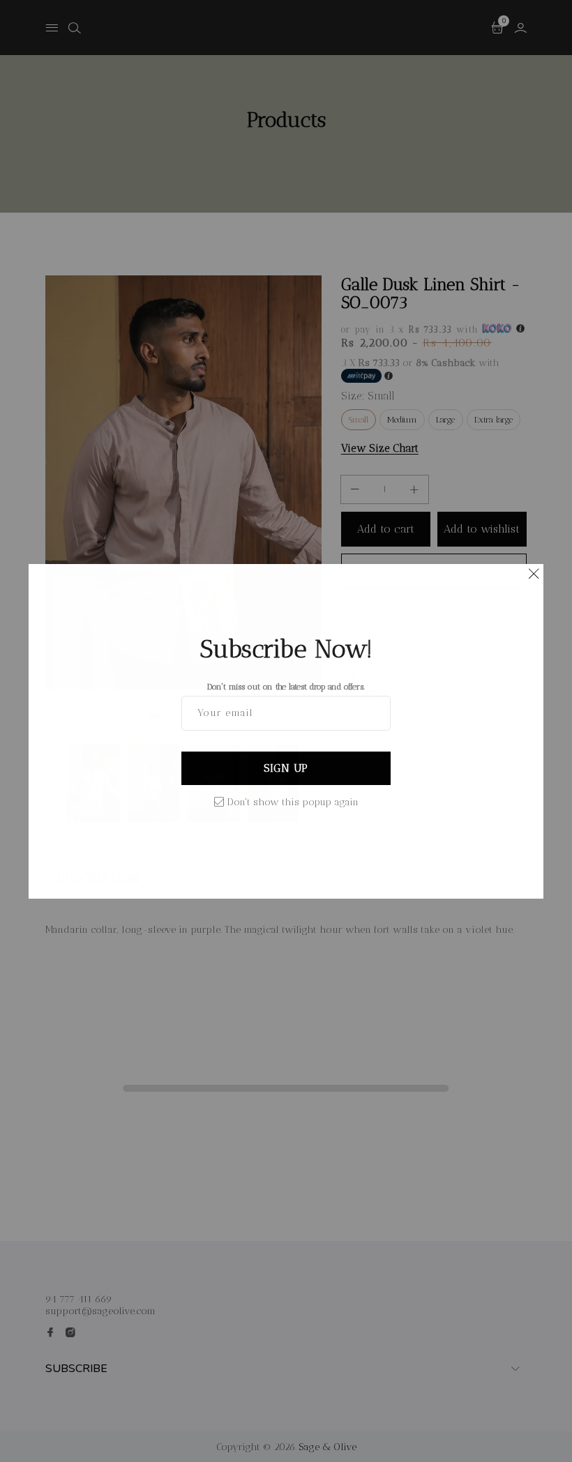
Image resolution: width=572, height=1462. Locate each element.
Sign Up (286, 768)
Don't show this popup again (293, 802)
